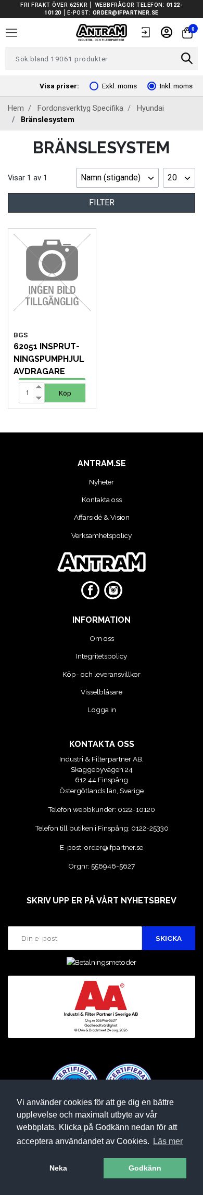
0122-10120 (136, 809)
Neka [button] (58, 1168)
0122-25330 (150, 828)
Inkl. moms (176, 86)
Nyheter (101, 482)
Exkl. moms (119, 86)
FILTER (102, 202)
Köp (65, 393)
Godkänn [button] (145, 1168)
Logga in (101, 709)
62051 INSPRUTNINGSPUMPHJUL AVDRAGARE (49, 359)
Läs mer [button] (168, 1141)
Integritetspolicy (101, 656)
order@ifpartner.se (126, 12)
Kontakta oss (102, 499)
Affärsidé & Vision (102, 517)
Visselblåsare (101, 692)
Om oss (102, 638)
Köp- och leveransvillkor (101, 674)
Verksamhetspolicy (101, 535)
